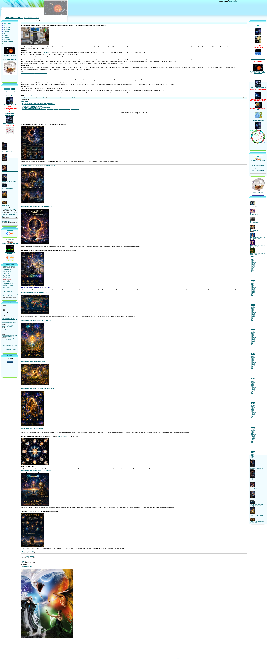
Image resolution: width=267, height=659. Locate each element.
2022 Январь (253, 404)
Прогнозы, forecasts (6, 291)
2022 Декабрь (253, 415)
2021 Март (252, 393)
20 (9, 94)
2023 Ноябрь (253, 427)
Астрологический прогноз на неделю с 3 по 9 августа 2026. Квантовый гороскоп (9, 198)
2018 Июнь (252, 359)
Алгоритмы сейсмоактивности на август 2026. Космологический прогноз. (9, 188)
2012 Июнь (252, 284)
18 (6, 94)
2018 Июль (252, 360)
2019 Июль (252, 372)
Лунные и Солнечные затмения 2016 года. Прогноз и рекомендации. (9, 339)
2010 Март (252, 256)
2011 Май (252, 270)
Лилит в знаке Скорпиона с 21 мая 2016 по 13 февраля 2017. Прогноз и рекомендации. (9, 342)
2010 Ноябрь (253, 264)
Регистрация (230, 1)
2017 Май (252, 345)
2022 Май (252, 408)
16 (14, 92)
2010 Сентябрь (253, 262)
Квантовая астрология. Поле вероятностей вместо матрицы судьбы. (9, 182)
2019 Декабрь (253, 378)
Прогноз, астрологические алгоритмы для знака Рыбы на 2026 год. (257, 206)
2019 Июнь (252, 371)
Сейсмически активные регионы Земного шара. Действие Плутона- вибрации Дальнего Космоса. (9, 346)
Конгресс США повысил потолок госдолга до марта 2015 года (33, 105)
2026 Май (252, 454)
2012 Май (252, 283)
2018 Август (253, 361)
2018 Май (252, 358)
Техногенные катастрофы (7, 285)
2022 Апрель (253, 407)
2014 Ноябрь (253, 314)
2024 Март (252, 429)
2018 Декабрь (253, 365)
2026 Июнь (252, 455)
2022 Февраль (253, 405)
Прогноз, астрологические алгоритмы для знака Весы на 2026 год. (257, 246)
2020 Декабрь (253, 390)
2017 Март (252, 343)
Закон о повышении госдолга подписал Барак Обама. (32, 106)
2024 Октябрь (253, 435)
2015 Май (252, 320)
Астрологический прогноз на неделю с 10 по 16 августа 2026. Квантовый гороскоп (10, 171)
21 (11, 94)
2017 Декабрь (253, 353)
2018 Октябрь (253, 363)
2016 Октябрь (253, 338)
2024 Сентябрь (253, 434)
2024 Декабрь (253, 437)
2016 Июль (252, 335)
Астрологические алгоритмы (8, 298)
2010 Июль (252, 260)
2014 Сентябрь (253, 312)
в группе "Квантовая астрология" (63, 436)
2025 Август (253, 444)
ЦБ (60, 97)
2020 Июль (252, 385)
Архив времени (5, 296)
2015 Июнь (252, 321)
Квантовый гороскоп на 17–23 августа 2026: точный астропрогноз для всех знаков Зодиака (9, 162)
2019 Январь (253, 366)
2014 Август (253, 311)
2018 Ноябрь (253, 364)
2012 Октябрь (253, 288)
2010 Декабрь (253, 265)
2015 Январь (253, 316)
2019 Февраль (253, 367)
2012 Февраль (253, 280)
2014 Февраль (253, 305)
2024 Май (252, 431)
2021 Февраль (253, 392)
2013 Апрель (253, 294)
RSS (236, 1)
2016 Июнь (252, 334)
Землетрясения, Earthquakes (8, 266)
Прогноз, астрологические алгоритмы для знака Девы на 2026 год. (257, 254)
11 (6, 92)
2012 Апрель (253, 282)
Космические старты (6, 290)
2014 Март (252, 306)
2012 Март (252, 281)
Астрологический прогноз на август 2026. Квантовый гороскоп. (9, 205)
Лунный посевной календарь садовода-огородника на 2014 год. (9, 350)
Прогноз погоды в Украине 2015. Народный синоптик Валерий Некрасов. (9, 326)
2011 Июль (252, 272)
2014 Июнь (252, 309)
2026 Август (253, 457)
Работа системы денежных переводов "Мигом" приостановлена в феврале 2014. (37, 103)
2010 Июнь (252, 259)
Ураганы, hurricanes (6, 277)
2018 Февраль (253, 355)
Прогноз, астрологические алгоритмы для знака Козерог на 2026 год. (257, 222)
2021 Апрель (253, 394)
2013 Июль (252, 297)
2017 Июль (252, 347)
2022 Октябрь (253, 413)
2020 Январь (253, 379)
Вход (234, 1)
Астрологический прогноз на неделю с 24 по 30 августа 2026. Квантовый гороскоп (10, 151)
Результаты (4, 311)
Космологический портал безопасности (22, 18)
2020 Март (252, 381)
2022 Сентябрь (253, 412)
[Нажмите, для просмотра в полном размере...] (35, 44)
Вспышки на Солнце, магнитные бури (9, 294)
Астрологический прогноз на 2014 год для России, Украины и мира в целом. (9, 336)
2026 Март (252, 452)
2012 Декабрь (253, 290)
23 (14, 94)
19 (8, 94)
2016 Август (253, 336)
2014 (25, 20)
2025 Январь (253, 438)
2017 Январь (253, 341)
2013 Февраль (253, 292)
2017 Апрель (253, 344)
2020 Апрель (253, 382)
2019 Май (252, 370)
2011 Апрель (253, 269)
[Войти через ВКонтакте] (7, 233)
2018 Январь (253, 354)
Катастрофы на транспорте (7, 288)
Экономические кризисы (7, 279)
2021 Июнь (252, 396)
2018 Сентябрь (253, 362)
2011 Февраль (253, 267)
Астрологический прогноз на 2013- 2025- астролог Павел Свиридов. (9, 329)
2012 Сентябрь (253, 287)
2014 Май (252, 308)
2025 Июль (252, 443)
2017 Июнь (252, 346)
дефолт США (73, 97)
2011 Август (253, 273)
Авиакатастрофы (6, 287)
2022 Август (253, 411)
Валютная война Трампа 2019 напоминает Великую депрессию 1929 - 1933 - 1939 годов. (38, 110)
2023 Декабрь (253, 428)
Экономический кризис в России (55, 97)
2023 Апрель (253, 419)
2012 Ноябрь (253, 289)
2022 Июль (252, 410)
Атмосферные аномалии (7, 283)
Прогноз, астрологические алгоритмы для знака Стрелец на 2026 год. (257, 230)
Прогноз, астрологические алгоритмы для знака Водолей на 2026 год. (257, 214)
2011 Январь (253, 266)
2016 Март (252, 331)
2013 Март (252, 293)
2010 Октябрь (253, 263)
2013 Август (253, 298)
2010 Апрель (253, 257)
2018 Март (252, 356)
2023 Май (252, 420)
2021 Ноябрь (253, 402)
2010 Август (253, 261)
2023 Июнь (252, 421)
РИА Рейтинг (46, 52)
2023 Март (252, 418)
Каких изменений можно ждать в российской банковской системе (34, 73)
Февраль (28, 20)
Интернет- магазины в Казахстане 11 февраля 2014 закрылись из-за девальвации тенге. (38, 104)
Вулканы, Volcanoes (6, 269)
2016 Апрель (253, 332)
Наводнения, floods (6, 271)
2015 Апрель (253, 319)
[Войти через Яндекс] (10, 233)
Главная (22, 20)
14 (11, 92)
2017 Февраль (253, 342)
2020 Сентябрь (253, 387)
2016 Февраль (253, 330)
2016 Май (252, 333)
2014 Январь (253, 304)
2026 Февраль (253, 451)
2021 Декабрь (253, 403)
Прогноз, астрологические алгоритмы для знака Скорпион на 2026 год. (257, 238)
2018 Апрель (253, 357)
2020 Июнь (252, 384)
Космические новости (6, 295)
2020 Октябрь (253, 388)
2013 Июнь (252, 296)
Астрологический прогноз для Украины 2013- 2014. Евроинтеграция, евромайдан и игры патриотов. (9, 319)
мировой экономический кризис (66, 97)
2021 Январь (253, 391)
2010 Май (252, 258)
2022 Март (252, 406)
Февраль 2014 (9, 87)
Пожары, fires (5, 273)
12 (8, 92)
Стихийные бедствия (6, 292)
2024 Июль (252, 432)
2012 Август (253, 286)
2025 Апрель (253, 440)
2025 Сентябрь (253, 445)
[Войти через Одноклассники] (12, 233)
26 (8, 95)
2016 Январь (253, 329)
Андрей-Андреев (43, 97)
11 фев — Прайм (28, 95)
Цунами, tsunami (6, 281)
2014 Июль (252, 310)
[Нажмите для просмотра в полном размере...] (32, 202)
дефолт (49, 97)
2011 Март (252, 268)
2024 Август (253, 433)
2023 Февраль (253, 417)
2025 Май (252, 441)
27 (9, 95)
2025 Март (252, 439)
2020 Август (253, 386)
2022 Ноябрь (253, 414)
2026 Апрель (253, 453)
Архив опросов (9, 311)
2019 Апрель (253, 369)
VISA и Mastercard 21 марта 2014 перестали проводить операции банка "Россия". (37, 107)
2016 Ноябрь (253, 339)
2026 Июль (252, 456)
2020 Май (252, 383)
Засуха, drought (5, 275)
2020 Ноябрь (253, 389)
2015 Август (253, 323)
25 (6, 95)
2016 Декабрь (253, 340)
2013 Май (252, 295)
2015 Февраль (253, 317)
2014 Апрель (253, 307)
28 (11, 95)
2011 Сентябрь (253, 274)
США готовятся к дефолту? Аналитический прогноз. (32, 108)
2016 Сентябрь (253, 337)
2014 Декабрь (253, 315)
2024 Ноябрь (253, 436)
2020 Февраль (253, 380)
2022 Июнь (252, 409)
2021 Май (252, 395)
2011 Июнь (252, 271)
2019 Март (252, 368)
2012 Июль (252, 285)
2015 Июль (252, 322)
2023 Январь (253, 416)
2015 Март (252, 318)
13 (9, 92)
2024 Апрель (253, 430)
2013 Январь (253, 291)
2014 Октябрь (253, 313)
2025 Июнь (252, 442)
